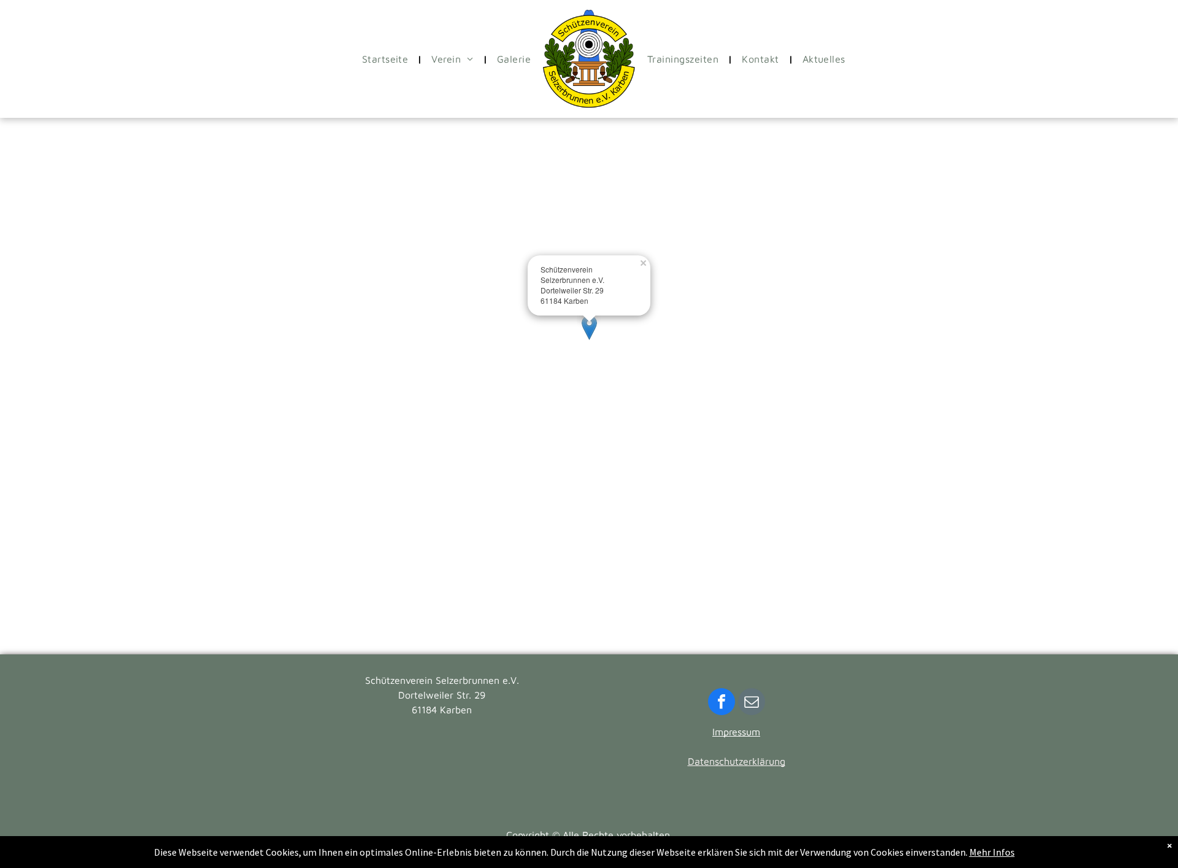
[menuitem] (388, 59)
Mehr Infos (992, 852)
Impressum (736, 731)
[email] (751, 703)
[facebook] (721, 703)
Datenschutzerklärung (736, 761)
